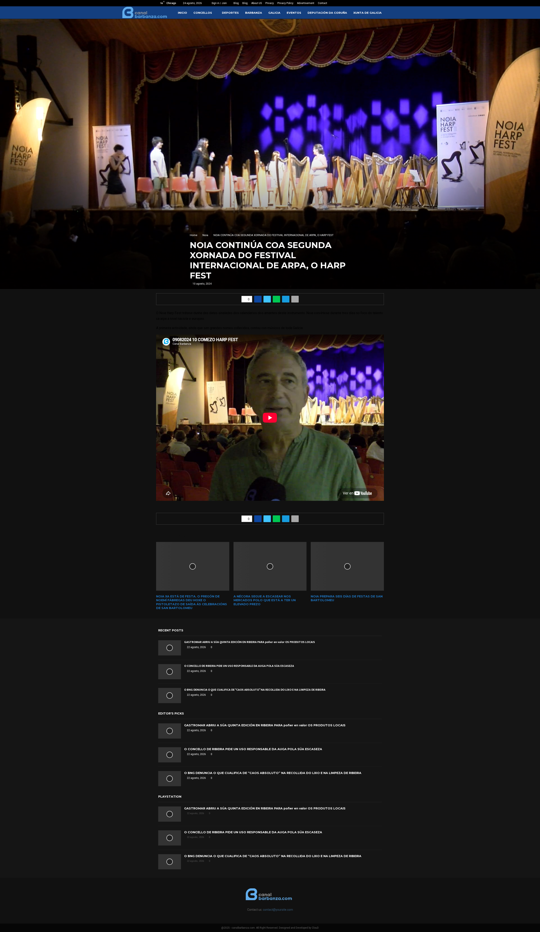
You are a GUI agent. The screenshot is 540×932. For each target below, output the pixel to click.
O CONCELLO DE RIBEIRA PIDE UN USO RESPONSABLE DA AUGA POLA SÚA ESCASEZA (239, 665)
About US (256, 3)
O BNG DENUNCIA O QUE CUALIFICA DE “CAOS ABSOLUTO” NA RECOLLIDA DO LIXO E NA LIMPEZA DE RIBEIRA (254, 689)
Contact (322, 3)
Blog (236, 3)
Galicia (274, 12)
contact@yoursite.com (278, 909)
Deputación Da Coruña (327, 12)
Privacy (269, 3)
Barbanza (253, 12)
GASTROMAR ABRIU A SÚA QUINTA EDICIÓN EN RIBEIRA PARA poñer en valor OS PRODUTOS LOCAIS (249, 642)
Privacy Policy (285, 3)
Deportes (230, 12)
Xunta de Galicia (367, 12)
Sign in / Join (219, 3)
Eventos (294, 12)
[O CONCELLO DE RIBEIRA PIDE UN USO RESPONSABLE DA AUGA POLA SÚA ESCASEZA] (169, 671)
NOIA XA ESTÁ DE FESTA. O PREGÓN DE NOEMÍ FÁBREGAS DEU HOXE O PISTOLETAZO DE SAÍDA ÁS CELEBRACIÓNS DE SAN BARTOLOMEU (191, 602)
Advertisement (305, 3)
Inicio (182, 12)
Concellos (202, 12)
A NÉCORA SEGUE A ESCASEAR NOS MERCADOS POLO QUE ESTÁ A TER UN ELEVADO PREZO (265, 600)
